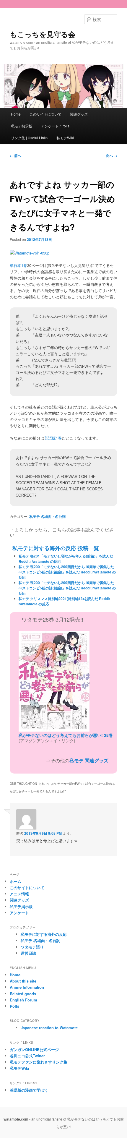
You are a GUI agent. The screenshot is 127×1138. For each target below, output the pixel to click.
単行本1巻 (18, 265)
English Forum (23, 1000)
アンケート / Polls (55, 125)
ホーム (15, 881)
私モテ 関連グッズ (88, 760)
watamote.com (16, 1119)
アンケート (19, 912)
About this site (23, 981)
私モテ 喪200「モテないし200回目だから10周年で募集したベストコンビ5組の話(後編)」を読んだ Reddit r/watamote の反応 (67, 572)
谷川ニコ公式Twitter (27, 1055)
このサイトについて (45, 113)
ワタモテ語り (32, 947)
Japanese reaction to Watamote (49, 1027)
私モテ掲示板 (21, 125)
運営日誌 (28, 953)
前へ (15, 155)
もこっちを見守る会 (42, 34)
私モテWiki (65, 137)
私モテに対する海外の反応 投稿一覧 (55, 548)
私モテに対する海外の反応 (44, 934)
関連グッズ (79, 113)
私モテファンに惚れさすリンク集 (38, 1062)
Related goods (23, 993)
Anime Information (27, 987)
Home (16, 113)
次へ (111, 155)
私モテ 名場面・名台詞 (47, 516)
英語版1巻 (53, 438)
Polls (14, 1006)
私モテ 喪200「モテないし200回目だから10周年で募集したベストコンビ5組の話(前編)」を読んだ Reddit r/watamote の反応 (67, 588)
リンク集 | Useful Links (29, 137)
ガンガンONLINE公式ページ (34, 1049)
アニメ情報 (19, 894)
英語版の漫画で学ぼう (29, 1090)
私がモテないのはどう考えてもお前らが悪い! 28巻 (66, 735)
